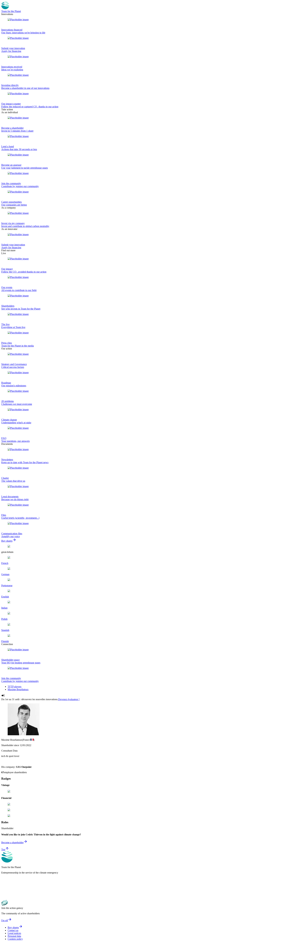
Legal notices (14, 933)
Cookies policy (15, 939)
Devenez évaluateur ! (69, 699)
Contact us (13, 930)
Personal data (14, 936)
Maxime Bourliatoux (18, 689)
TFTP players (14, 686)
